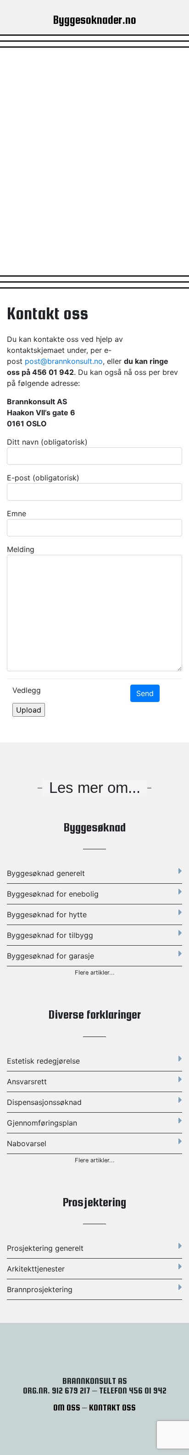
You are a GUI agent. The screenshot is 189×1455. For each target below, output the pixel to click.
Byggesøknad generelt (46, 873)
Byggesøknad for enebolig (53, 893)
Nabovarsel (26, 1143)
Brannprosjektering (39, 1289)
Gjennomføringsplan (42, 1122)
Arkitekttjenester (36, 1268)
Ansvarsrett (27, 1081)
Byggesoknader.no (94, 19)
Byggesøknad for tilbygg (50, 935)
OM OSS (66, 1407)
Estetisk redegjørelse (43, 1060)
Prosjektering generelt (45, 1248)
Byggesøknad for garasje (50, 955)
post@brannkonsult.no (64, 361)
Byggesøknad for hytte (47, 914)
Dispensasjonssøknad (44, 1102)
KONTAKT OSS (112, 1407)
